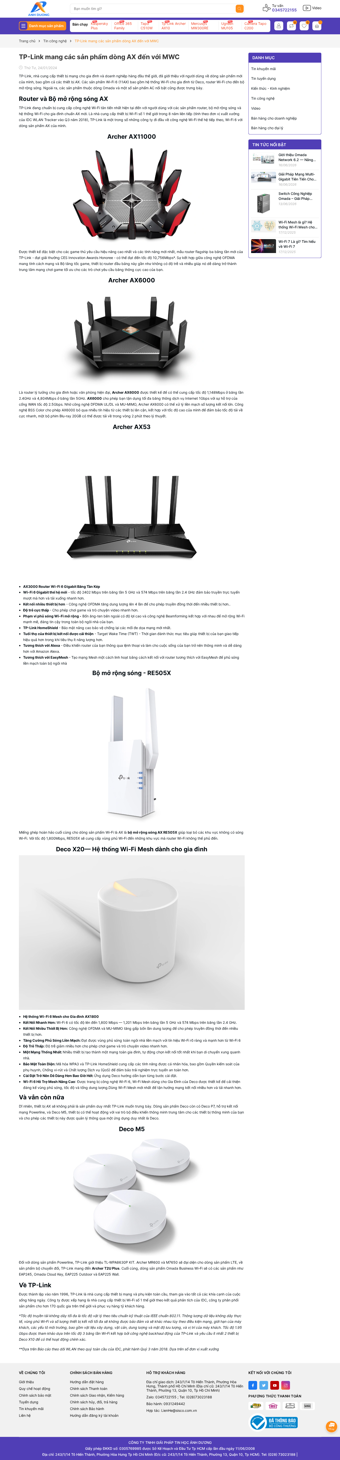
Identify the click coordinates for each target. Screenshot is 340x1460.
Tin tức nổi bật (269, 144)
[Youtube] (274, 1385)
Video (255, 108)
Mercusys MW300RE (199, 25)
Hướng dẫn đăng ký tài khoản (94, 1415)
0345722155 (284, 9)
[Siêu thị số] (42, 8)
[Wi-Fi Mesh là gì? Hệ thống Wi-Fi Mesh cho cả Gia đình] (263, 225)
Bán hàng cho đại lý (267, 128)
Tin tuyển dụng (263, 78)
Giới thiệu (26, 1382)
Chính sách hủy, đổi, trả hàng (93, 1402)
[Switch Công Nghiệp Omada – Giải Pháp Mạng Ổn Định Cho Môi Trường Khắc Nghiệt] (263, 203)
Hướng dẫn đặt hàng (87, 1382)
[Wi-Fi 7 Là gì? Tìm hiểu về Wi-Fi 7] (263, 246)
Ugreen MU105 (227, 25)
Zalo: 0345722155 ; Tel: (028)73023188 (179, 1397)
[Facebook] (252, 1385)
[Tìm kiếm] (240, 9)
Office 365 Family (123, 25)
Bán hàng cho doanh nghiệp (274, 118)
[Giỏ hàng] (316, 25)
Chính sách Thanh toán (88, 1388)
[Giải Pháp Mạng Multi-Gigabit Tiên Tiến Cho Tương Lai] (263, 177)
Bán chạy (80, 24)
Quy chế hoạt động (34, 1388)
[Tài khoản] (278, 25)
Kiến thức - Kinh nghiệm (270, 88)
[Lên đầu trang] (332, 1439)
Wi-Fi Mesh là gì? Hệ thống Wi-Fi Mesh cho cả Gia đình (297, 227)
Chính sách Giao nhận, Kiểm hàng (97, 1395)
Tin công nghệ (263, 98)
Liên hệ (25, 1415)
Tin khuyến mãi (263, 69)
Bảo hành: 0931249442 (165, 1404)
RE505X (73, 838)
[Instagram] (285, 1385)
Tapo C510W (147, 25)
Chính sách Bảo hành (87, 1409)
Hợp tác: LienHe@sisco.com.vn (171, 1410)
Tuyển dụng (28, 1402)
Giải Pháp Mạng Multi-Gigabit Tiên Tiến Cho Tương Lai (297, 179)
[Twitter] (263, 1385)
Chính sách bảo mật (35, 1395)
